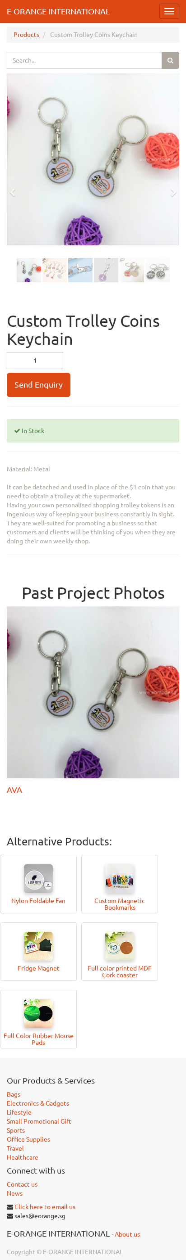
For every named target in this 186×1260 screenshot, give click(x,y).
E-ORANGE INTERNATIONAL (58, 11)
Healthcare (22, 1157)
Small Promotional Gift (39, 1121)
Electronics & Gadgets (38, 1103)
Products (26, 34)
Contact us (22, 1184)
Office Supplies (28, 1139)
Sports (16, 1130)
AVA (14, 789)
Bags (13, 1094)
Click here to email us (44, 1206)
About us (127, 1234)
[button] (15, 188)
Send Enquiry (38, 384)
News (15, 1193)
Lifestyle (19, 1112)
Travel (15, 1148)
